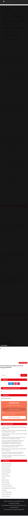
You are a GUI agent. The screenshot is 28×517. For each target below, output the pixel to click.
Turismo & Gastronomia (7, 494)
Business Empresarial (6, 469)
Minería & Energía (5, 482)
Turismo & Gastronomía (7, 492)
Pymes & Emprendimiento (7, 486)
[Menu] (1, 2)
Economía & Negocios (6, 471)
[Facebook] (0, 516)
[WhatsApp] (2, 516)
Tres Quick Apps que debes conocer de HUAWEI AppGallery (11, 366)
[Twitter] (1, 516)
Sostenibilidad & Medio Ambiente (8, 488)
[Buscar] (26, 2)
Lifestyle (3, 477)
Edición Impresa (5, 473)
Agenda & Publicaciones (7, 463)
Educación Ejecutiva (6, 475)
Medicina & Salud (5, 480)
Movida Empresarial (6, 484)
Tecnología (4, 490)
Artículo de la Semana (6, 465)
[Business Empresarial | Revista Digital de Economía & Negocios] (8, 2)
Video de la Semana (6, 496)
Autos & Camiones (5, 467)
